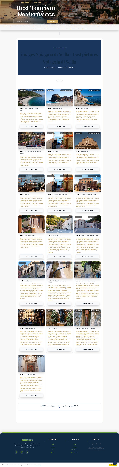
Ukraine (53, 447)
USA (53, 450)
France (53, 453)
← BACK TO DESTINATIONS (59, 47)
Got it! (112, 465)
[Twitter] (21, 452)
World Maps (74, 450)
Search (52, 21)
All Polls (75, 447)
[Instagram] (27, 452)
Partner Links (74, 453)
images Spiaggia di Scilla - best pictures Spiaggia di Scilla (61, 406)
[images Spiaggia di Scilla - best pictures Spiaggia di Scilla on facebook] (59, 407)
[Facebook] (16, 452)
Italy (53, 444)
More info (38, 465)
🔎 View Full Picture (31, 126)
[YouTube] (100, 444)
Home (74, 444)
